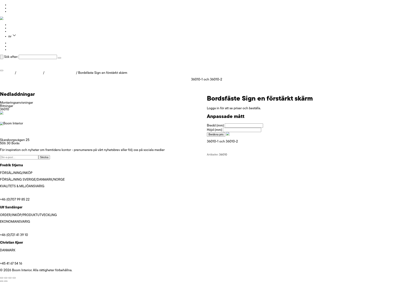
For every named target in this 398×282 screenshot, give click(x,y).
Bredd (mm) (215, 125)
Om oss (13, 28)
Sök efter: (11, 57)
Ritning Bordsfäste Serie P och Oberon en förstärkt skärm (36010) (47, 86)
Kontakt (13, 31)
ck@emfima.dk (10, 257)
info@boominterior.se (15, 130)
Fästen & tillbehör (29, 73)
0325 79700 (9, 133)
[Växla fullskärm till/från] (5, 277)
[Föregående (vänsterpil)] (1, 281)
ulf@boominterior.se (14, 228)
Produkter (15, 25)
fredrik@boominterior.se (17, 193)
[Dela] (10, 277)
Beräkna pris (216, 134)
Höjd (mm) (214, 130)
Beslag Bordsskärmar (60, 73)
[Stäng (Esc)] (14, 277)
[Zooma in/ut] (1, 277)
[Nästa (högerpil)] (5, 281)
